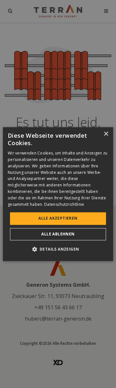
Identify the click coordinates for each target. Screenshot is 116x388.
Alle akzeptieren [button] (57, 218)
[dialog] (58, 194)
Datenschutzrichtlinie (64, 204)
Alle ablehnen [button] (57, 234)
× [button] (105, 134)
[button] (58, 249)
